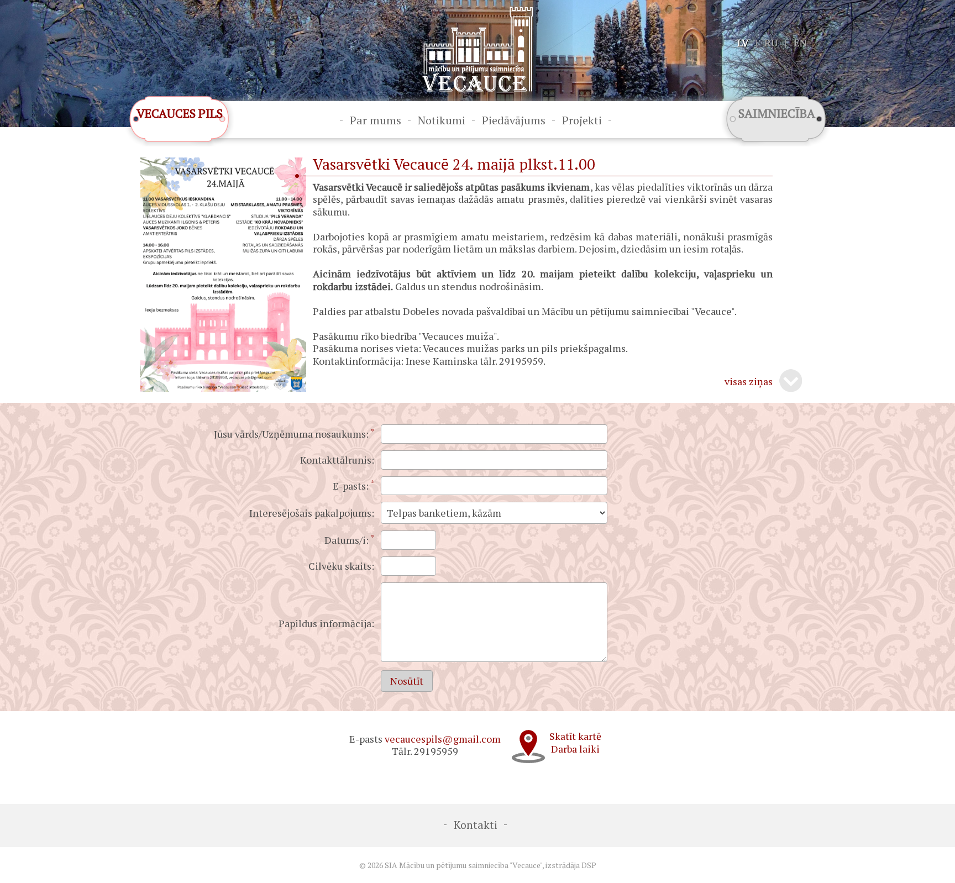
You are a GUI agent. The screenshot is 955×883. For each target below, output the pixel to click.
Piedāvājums (513, 120)
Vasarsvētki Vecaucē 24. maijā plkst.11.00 (454, 164)
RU (771, 42)
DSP (588, 865)
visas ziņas (749, 381)
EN (800, 42)
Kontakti (475, 825)
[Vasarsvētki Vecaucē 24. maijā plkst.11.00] (223, 388)
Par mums (375, 120)
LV (742, 42)
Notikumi (441, 120)
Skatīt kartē (575, 736)
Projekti (582, 120)
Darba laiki (575, 748)
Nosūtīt (406, 680)
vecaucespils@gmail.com (443, 738)
